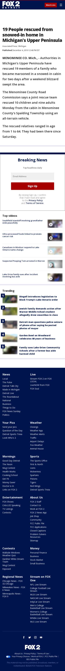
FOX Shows (8, 501)
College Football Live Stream (40, 589)
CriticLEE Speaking (11, 505)
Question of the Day (12, 430)
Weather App (36, 430)
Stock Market (36, 559)
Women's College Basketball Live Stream (41, 613)
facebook (23, 637)
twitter (29, 637)
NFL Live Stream (38, 584)
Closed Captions (38, 530)
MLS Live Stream (38, 621)
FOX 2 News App (38, 512)
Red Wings (35, 486)
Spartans (34, 475)
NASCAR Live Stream (40, 598)
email (41, 637)
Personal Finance (38, 552)
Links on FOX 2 (9, 489)
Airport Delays (37, 441)
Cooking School (10, 475)
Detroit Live (8, 393)
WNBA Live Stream (39, 618)
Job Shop (34, 516)
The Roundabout (10, 396)
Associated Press (9, 46)
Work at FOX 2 (37, 508)
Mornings (8, 456)
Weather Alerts (37, 434)
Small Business (37, 563)
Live (33, 374)
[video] (55, 223)
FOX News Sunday (11, 411)
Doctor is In (8, 486)
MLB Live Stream (38, 594)
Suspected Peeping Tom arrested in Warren (23, 261)
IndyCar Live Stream (40, 601)
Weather (36, 422)
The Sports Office (38, 460)
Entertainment (12, 497)
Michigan (22, 46)
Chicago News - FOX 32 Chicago (12, 582)
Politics (5, 414)
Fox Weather (36, 445)
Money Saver (8, 482)
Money (34, 548)
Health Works (9, 471)
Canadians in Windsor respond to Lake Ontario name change (20, 248)
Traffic (33, 437)
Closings (34, 426)
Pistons (33, 478)
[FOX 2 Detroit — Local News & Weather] (11, 4)
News (6, 374)
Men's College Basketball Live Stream (41, 607)
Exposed (6, 568)
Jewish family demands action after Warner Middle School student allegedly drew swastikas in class (40, 311)
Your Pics (8, 422)
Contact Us (35, 505)
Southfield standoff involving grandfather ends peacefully (22, 221)
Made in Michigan (11, 389)
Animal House (37, 448)
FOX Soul (34, 388)
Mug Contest (8, 467)
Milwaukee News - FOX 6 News (13, 588)
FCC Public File (37, 523)
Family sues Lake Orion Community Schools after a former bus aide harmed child (39, 350)
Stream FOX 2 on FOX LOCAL (41, 380)
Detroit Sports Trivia (12, 434)
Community (35, 519)
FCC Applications (38, 527)
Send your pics (9, 426)
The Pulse (7, 382)
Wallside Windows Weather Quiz (11, 554)
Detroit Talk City (10, 385)
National (6, 400)
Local (5, 378)
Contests (6, 512)
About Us (36, 497)
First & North (36, 464)
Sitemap (34, 540)
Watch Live (50, 5)
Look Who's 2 (9, 437)
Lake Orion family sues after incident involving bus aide (20, 275)
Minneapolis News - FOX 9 (12, 595)
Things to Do (8, 407)
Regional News (12, 576)
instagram (35, 637)
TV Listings (7, 508)
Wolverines (35, 471)
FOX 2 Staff (35, 501)
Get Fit (5, 478)
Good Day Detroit (11, 460)
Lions (32, 467)
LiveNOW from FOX (39, 385)
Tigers (33, 482)
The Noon (7, 464)
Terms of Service (34, 203)
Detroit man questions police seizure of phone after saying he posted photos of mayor (40, 325)
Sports (34, 456)
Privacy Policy (36, 200)
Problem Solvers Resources (38, 535)
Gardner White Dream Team (13, 560)
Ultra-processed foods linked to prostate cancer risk (22, 235)
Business (6, 404)
